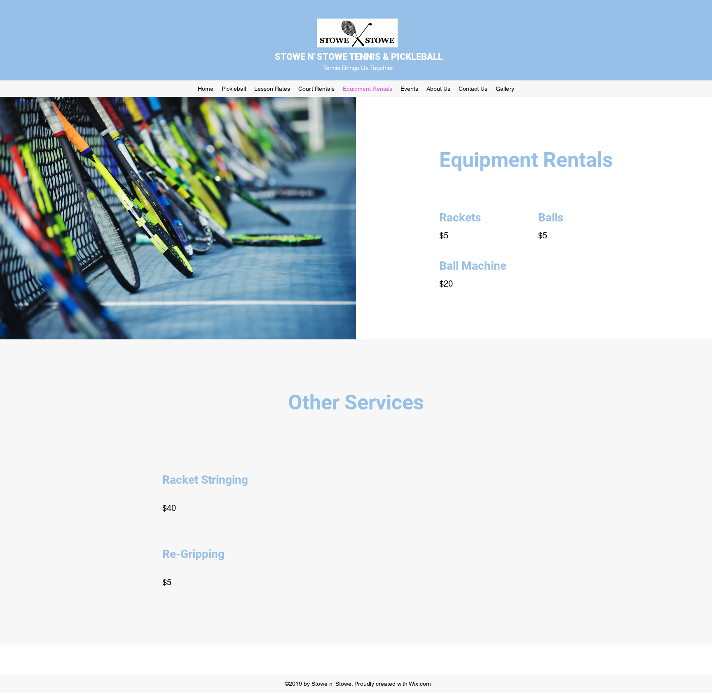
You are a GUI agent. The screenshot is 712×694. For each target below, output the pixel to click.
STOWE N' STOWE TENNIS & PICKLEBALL (359, 57)
